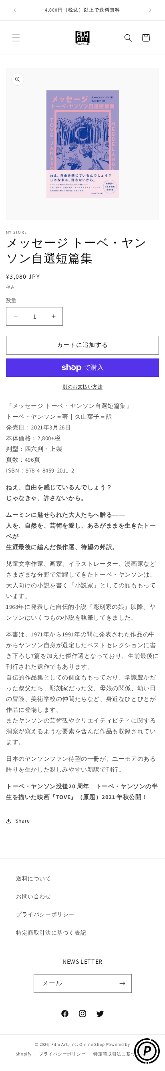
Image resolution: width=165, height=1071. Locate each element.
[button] (16, 38)
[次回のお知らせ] (150, 10)
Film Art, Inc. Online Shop (78, 1044)
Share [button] (22, 820)
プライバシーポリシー (45, 914)
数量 (11, 300)
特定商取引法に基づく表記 (51, 932)
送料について (33, 878)
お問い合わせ (33, 896)
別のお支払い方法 (82, 387)
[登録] (122, 983)
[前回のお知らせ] (15, 10)
